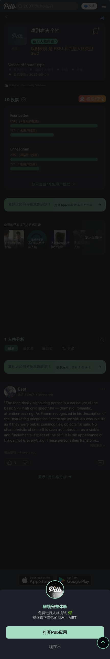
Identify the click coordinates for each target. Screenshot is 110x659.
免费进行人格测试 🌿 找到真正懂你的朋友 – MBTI (55, 615)
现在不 (55, 646)
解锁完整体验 (55, 606)
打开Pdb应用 (55, 632)
